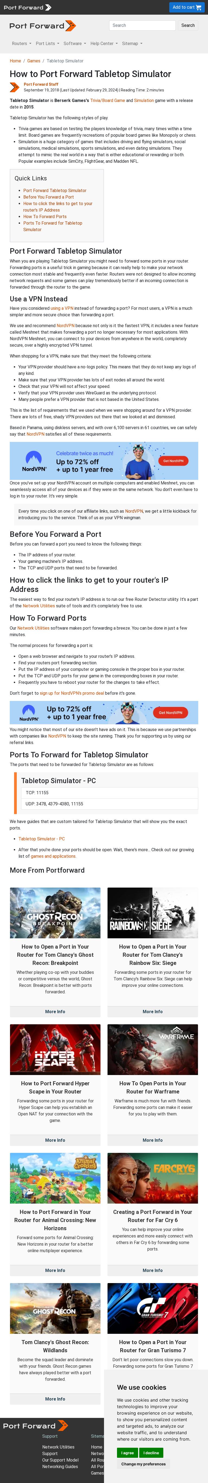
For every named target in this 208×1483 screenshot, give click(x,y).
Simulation (144, 100)
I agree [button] (127, 1452)
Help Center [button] (102, 43)
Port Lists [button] (46, 43)
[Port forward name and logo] (27, 6)
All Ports (99, 1466)
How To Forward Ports (45, 216)
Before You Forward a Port (48, 197)
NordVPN (65, 325)
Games (33, 60)
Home (15, 60)
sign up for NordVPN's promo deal (72, 693)
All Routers (101, 1460)
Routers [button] (20, 43)
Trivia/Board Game (107, 100)
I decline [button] (151, 1452)
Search (188, 25)
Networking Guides (60, 1466)
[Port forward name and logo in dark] (43, 25)
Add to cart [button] (184, 7)
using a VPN (62, 308)
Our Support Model (60, 1460)
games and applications (53, 856)
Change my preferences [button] (143, 1464)
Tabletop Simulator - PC (41, 838)
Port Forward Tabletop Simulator (54, 190)
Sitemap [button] (130, 43)
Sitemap (99, 1436)
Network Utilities (39, 605)
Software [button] (73, 43)
